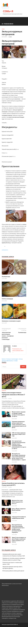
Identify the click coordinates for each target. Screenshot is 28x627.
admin (10, 36)
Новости (4, 390)
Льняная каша (6, 276)
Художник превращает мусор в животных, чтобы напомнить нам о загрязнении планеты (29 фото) (19, 424)
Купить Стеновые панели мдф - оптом (12, 359)
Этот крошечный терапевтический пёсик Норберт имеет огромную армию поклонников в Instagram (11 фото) (19, 444)
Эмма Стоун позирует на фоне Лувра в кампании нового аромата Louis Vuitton (19, 540)
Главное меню (8, 23)
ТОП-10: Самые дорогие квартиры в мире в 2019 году (18, 434)
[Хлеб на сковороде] (14, 297)
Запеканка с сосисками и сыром (11, 321)
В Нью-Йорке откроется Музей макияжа (18, 509)
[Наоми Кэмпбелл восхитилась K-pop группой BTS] (14, 480)
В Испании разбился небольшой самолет (13, 570)
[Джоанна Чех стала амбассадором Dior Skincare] (6, 505)
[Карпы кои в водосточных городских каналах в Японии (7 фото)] (14, 389)
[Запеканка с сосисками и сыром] (14, 319)
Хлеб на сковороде (7, 298)
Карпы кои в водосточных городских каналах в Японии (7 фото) (13, 394)
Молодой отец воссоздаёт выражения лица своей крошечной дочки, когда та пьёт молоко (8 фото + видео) (19, 456)
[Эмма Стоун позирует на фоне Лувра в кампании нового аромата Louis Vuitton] (6, 542)
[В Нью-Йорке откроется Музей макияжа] (6, 513)
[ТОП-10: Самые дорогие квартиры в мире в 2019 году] (6, 438)
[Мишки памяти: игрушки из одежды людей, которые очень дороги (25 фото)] (6, 417)
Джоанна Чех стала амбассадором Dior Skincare (17, 502)
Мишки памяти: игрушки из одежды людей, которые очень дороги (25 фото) (18, 414)
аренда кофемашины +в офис (10, 360)
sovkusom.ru (5, 250)
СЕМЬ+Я (8, 11)
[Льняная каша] (14, 275)
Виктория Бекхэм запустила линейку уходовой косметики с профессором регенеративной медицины (18, 528)
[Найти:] (14, 366)
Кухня (3, 29)
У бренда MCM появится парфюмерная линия (19, 517)
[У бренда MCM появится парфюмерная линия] (6, 521)
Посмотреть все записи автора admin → (17, 350)
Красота (4, 481)
